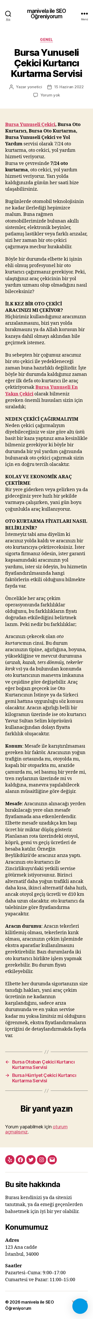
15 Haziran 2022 (69, 86)
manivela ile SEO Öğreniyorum (46, 13)
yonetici (34, 86)
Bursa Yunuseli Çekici (30, 125)
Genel (46, 39)
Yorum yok (50, 95)
